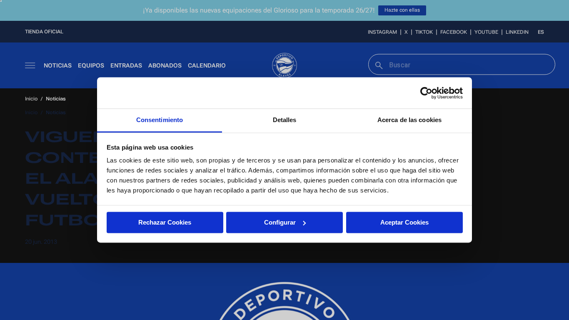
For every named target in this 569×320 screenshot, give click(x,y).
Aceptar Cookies (404, 222)
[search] (378, 64)
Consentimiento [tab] (159, 119)
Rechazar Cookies (164, 222)
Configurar (280, 222)
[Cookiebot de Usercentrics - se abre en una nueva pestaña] (426, 93)
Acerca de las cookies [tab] (409, 119)
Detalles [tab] (285, 119)
